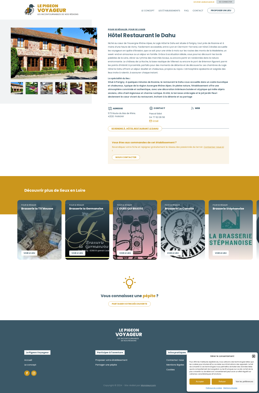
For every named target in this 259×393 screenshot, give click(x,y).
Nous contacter (125, 157)
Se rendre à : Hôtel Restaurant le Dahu (135, 128)
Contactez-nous (175, 360)
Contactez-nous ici (214, 147)
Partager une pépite (106, 364)
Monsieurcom (148, 385)
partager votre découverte (129, 303)
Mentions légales (230, 388)
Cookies (170, 369)
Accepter (200, 381)
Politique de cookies (214, 388)
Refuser (222, 381)
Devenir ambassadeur (204, 2)
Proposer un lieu (221, 10)
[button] (253, 356)
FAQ (186, 10)
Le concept (147, 10)
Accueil (28, 360)
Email (155, 120)
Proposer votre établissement (111, 360)
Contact (198, 10)
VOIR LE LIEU (14, 253)
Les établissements (169, 10)
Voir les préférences (244, 381)
